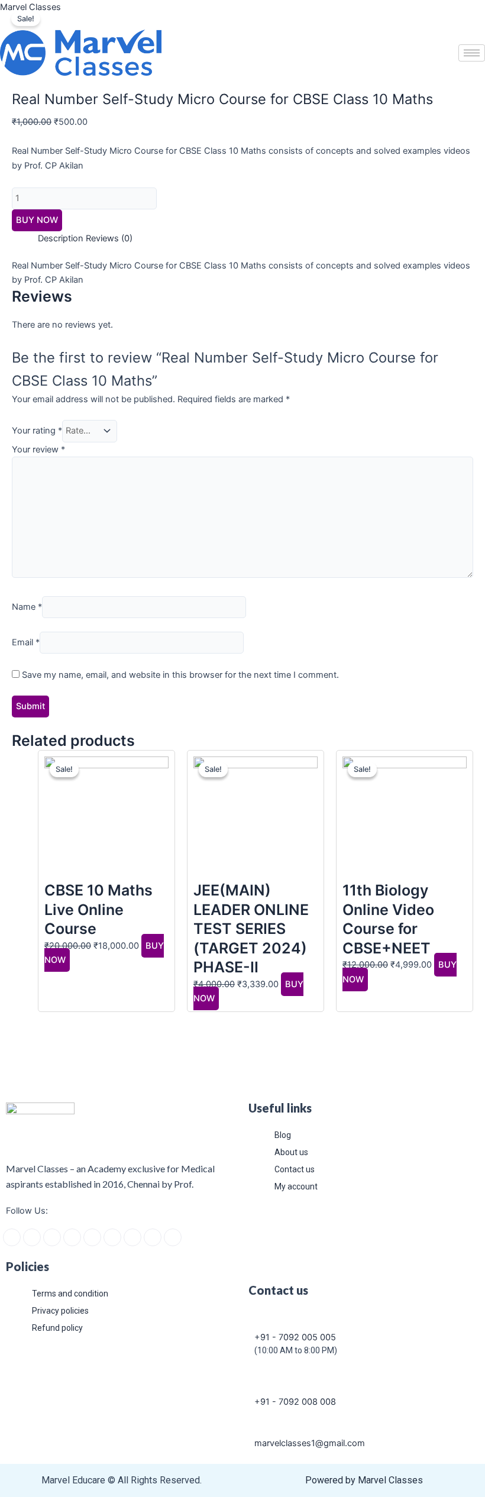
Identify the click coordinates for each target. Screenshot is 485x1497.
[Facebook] (12, 1237)
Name (27, 607)
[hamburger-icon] (471, 53)
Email (26, 642)
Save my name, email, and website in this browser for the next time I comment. (180, 675)
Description (60, 238)
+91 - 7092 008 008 (295, 1401)
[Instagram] (32, 1237)
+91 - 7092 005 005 (295, 1337)
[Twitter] (52, 1237)
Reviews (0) (109, 238)
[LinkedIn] (92, 1237)
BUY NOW (37, 220)
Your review (38, 449)
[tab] (60, 238)
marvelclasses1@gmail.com (309, 1443)
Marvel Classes (30, 7)
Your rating (37, 430)
